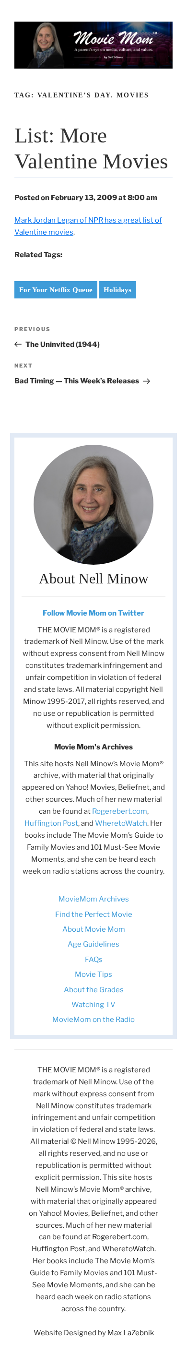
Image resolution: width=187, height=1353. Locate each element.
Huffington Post (51, 823)
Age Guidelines (93, 944)
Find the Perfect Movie (93, 914)
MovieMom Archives (93, 899)
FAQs (94, 959)
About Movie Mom (93, 929)
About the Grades (94, 989)
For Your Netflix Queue (56, 290)
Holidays (117, 290)
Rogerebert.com (119, 811)
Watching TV (93, 1004)
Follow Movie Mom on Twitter (93, 613)
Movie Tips (93, 974)
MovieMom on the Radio (93, 1019)
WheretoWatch (121, 823)
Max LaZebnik (130, 1333)
